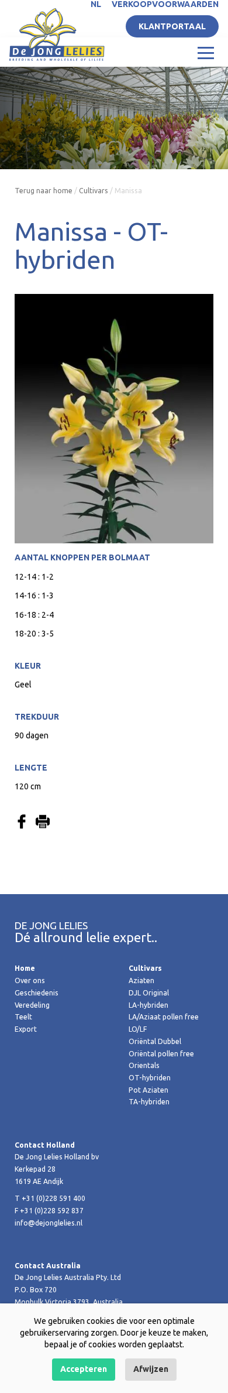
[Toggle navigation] (206, 52)
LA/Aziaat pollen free (164, 1017)
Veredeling (32, 1005)
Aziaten (141, 980)
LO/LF (138, 1029)
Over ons (30, 980)
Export (26, 1029)
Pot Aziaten (148, 1090)
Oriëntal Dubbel (155, 1041)
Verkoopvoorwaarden (165, 4)
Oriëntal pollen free (161, 1053)
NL (96, 4)
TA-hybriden (149, 1101)
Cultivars (93, 190)
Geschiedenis (36, 993)
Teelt (23, 1017)
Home (25, 968)
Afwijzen (150, 1369)
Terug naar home (43, 190)
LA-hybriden (148, 1005)
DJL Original (149, 993)
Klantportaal (172, 26)
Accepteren (83, 1369)
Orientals (144, 1065)
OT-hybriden (150, 1077)
